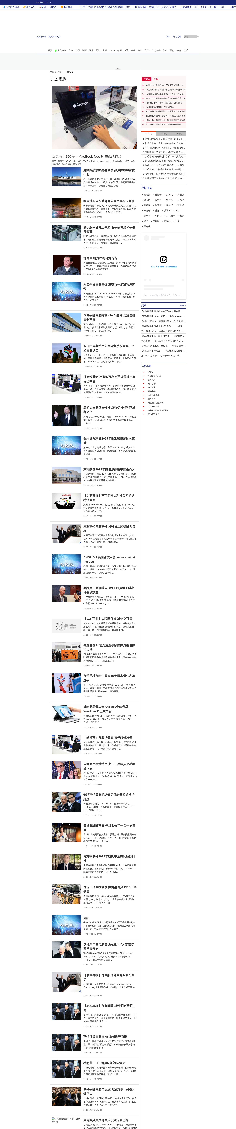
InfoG (112, 50)
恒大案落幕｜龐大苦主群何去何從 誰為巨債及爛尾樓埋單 (165, 143)
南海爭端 (152, 384)
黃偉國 (147, 205)
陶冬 (146, 221)
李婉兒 (158, 216)
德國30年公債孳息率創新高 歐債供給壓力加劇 (165, 98)
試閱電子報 (41, 36)
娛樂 (186, 50)
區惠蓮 (147, 226)
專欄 (119, 50)
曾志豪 (147, 195)
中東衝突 (152, 387)
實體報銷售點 (54, 36)
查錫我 (167, 221)
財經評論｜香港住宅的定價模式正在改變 (165, 165)
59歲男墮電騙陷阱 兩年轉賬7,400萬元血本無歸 (164, 161)
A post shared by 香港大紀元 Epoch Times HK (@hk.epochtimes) (172, 295)
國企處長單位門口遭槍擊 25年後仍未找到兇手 (165, 116)
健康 (140, 50)
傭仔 (157, 210)
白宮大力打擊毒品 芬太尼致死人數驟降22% (164, 85)
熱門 (77, 50)
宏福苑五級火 (153, 414)
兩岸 (91, 50)
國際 (98, 50)
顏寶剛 (158, 205)
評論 (126, 50)
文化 (146, 50)
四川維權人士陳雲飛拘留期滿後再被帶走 (163, 124)
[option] (94, 117)
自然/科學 (156, 50)
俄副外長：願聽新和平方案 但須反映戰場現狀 (165, 120)
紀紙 (165, 50)
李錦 (177, 210)
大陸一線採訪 (153, 406)
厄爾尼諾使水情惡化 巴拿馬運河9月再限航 (164, 178)
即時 (71, 50)
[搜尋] (198, 36)
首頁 (50, 50)
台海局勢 (152, 380)
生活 (133, 50)
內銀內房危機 (153, 395)
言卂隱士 (170, 216)
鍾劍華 (158, 195)
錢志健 (147, 200)
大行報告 (152, 399)
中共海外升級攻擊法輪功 (158, 410)
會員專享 (61, 50)
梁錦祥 (158, 200)
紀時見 (151, 372)
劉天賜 (169, 195)
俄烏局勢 (152, 391)
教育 (179, 50)
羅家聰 (180, 200)
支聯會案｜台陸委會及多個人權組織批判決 (165, 169)
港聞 (84, 50)
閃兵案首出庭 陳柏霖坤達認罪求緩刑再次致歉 (165, 111)
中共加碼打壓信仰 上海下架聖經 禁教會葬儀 (165, 148)
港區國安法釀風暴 (155, 403)
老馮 (182, 216)
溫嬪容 (156, 221)
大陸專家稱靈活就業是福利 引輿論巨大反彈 (164, 94)
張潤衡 (167, 210)
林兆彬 (147, 210)
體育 (172, 50)
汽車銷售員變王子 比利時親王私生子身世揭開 (165, 139)
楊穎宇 (169, 205)
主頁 (52, 72)
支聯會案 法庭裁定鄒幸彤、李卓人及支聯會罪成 (165, 156)
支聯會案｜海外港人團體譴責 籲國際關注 (165, 174)
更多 (177, 221)
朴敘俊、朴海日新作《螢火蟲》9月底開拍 (164, 103)
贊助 (168, 36)
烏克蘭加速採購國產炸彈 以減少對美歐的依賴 (165, 90)
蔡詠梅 (180, 205)
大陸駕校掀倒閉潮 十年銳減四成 (160, 107)
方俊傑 (180, 195)
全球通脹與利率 (154, 376)
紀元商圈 (177, 36)
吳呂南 (169, 200)
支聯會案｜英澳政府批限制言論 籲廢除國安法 (165, 152)
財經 (105, 50)
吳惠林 (147, 216)
